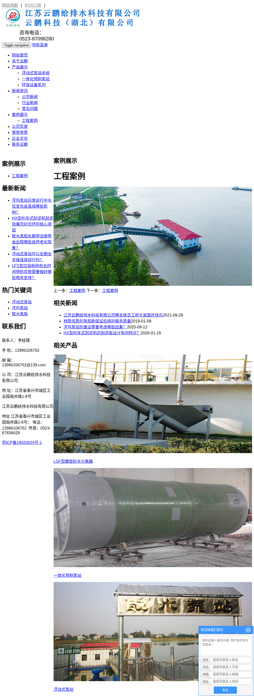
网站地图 (10, 5)
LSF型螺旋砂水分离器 (73, 461)
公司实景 (20, 126)
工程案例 (30, 120)
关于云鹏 (20, 61)
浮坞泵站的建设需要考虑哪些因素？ (95, 327)
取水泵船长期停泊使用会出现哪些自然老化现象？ (32, 242)
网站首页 (20, 55)
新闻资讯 (20, 91)
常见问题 (30, 109)
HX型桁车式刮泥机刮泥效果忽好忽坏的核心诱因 (32, 224)
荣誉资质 (20, 132)
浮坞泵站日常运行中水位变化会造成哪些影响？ (32, 206)
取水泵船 (20, 314)
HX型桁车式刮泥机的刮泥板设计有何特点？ (102, 333)
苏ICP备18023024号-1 (22, 442)
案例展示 (20, 115)
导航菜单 (40, 45)
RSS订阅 (33, 5)
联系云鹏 (20, 144)
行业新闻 (30, 103)
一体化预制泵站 (36, 79)
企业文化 (20, 138)
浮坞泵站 (20, 308)
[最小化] (248, 630)
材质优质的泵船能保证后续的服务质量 (97, 321)
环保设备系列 (34, 85)
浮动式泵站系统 (36, 73)
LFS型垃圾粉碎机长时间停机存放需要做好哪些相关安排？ (32, 272)
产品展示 (20, 67)
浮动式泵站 (63, 689)
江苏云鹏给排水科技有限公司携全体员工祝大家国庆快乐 (113, 315)
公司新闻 (30, 97)
